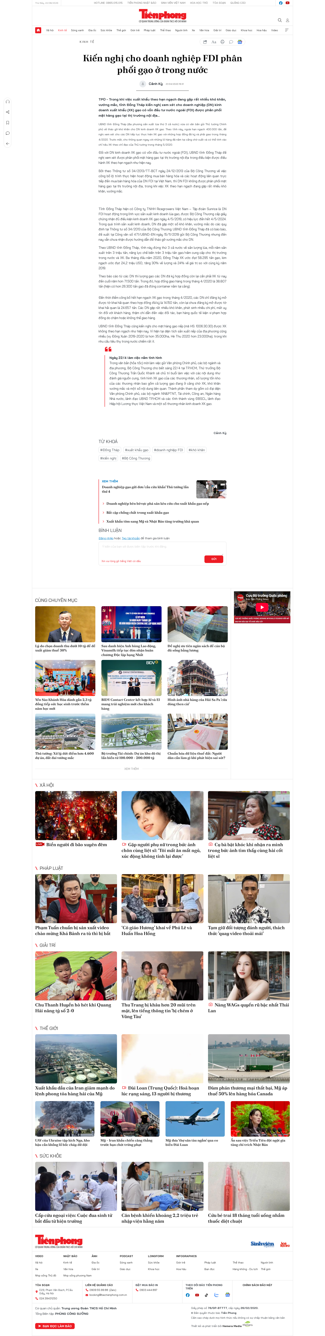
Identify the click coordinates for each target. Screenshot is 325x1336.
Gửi (213, 559)
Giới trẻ (135, 30)
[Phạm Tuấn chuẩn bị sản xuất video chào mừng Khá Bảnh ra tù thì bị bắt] (76, 898)
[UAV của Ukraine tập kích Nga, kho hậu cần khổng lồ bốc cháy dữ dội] (64, 1119)
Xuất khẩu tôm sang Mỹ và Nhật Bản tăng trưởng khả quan (152, 521)
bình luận (231, 42)
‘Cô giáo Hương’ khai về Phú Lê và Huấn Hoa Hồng (156, 930)
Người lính (181, 30)
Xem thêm (287, 30)
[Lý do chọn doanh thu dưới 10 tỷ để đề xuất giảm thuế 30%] (65, 624)
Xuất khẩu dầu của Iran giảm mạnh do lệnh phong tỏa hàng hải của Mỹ (75, 1091)
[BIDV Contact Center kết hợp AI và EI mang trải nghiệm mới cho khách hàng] (131, 678)
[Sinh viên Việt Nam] (262, 1244)
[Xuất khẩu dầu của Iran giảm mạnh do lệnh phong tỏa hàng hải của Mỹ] (76, 1058)
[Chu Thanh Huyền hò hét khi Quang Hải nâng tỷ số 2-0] (76, 975)
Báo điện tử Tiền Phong (162, 16)
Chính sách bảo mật (257, 1285)
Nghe (7, 101)
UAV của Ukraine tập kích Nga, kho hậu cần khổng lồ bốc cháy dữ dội (62, 1142)
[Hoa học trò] (285, 1244)
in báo (222, 42)
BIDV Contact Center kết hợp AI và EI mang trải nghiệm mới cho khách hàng (130, 704)
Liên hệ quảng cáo (99, 1285)
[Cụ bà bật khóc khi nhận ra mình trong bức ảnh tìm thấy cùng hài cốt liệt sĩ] (249, 815)
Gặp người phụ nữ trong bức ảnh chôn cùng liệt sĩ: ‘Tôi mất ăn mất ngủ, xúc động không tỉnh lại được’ (160, 850)
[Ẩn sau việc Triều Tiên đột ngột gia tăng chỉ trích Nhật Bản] (260, 1119)
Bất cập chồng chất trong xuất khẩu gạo (137, 512)
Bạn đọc (209, 1269)
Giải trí (217, 30)
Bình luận (7, 133)
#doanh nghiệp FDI (168, 450)
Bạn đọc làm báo (57, 1326)
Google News (240, 42)
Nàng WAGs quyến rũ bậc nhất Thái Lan (248, 1008)
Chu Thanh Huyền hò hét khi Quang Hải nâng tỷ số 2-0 (73, 1008)
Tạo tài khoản (131, 538)
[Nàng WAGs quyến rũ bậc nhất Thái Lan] (249, 975)
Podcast (126, 1256)
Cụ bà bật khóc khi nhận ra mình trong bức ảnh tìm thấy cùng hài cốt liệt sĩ (245, 850)
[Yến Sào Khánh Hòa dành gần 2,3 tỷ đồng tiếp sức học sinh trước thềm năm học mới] (65, 678)
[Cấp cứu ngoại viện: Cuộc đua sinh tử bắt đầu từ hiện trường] (76, 1186)
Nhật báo (70, 1256)
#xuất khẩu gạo (136, 450)
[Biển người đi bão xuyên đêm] (76, 815)
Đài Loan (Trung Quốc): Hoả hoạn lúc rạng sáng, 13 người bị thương (160, 1091)
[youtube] (287, 3)
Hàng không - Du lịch (245, 1269)
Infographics (186, 1256)
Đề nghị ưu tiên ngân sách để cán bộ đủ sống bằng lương (196, 648)
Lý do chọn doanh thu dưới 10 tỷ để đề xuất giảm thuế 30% (65, 648)
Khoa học (246, 30)
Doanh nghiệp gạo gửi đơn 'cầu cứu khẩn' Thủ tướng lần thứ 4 (145, 489)
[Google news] (229, 1295)
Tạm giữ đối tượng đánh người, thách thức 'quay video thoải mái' (246, 930)
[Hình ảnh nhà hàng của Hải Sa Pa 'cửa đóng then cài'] (198, 678)
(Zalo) (112, 1290)
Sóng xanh (77, 30)
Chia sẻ (7, 112)
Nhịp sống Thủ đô (45, 1275)
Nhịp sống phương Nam (77, 1275)
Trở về (7, 144)
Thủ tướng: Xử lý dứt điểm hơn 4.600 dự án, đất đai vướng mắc (64, 755)
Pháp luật (150, 30)
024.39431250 (48, 1298)
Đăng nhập (106, 538)
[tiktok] (208, 1295)
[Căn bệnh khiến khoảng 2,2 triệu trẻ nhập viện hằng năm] (162, 1186)
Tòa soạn (219, 3)
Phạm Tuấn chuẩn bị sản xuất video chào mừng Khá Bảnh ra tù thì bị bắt (73, 930)
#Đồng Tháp (109, 450)
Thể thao (165, 30)
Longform (156, 1256)
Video (274, 30)
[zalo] (218, 1295)
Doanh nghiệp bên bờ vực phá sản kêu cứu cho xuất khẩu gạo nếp (157, 503)
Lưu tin (7, 122)
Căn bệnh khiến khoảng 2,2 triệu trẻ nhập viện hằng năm (159, 1218)
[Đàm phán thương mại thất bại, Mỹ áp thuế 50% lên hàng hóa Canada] (249, 1058)
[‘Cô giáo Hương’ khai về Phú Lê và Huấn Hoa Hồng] (162, 898)
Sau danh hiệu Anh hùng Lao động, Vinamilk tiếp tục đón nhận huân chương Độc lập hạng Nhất (128, 650)
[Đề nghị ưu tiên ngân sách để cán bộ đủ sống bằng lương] (198, 624)
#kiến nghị (108, 458)
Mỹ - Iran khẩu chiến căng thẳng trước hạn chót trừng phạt (126, 1142)
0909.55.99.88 (99, 1290)
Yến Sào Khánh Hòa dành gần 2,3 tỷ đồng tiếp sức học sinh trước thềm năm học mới (63, 704)
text (214, 42)
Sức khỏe (106, 30)
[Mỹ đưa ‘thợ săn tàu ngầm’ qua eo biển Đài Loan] (195, 1119)
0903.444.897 (148, 1290)
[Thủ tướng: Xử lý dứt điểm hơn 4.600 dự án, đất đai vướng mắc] (65, 732)
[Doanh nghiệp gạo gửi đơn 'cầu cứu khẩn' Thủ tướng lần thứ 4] (211, 489)
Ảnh (94, 1256)
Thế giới (121, 30)
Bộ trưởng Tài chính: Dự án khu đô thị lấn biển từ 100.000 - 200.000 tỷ (131, 755)
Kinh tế (62, 30)
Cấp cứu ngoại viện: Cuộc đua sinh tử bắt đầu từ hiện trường (73, 1218)
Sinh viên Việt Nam (173, 3)
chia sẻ (205, 42)
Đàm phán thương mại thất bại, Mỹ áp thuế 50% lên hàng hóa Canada (247, 1091)
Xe (193, 30)
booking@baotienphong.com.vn (108, 1295)
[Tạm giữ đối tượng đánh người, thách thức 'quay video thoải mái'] (249, 898)
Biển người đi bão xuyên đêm (76, 844)
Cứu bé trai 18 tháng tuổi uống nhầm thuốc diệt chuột (246, 1218)
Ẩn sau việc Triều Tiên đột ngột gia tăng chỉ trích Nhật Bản (258, 1142)
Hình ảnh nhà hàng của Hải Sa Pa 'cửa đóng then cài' (197, 702)
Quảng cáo (238, 3)
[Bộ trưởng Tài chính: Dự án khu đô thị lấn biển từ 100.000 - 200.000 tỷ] (131, 732)
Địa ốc (92, 30)
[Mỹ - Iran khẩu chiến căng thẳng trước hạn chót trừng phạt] (130, 1119)
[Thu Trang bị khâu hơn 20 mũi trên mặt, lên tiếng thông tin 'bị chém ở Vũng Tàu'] (162, 975)
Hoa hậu (262, 30)
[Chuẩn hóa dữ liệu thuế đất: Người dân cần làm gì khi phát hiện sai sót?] (198, 732)
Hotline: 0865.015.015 (108, 3)
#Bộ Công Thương (136, 458)
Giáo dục (231, 30)
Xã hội (50, 30)
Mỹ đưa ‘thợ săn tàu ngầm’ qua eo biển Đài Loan (192, 1142)
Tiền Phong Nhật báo (141, 3)
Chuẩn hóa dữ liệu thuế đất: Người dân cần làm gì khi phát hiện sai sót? (196, 755)
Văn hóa (204, 30)
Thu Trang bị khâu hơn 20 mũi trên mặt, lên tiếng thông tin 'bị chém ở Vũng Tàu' (158, 1010)
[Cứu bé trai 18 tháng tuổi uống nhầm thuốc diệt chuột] (249, 1186)
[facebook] (281, 3)
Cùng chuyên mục (56, 600)
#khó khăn (197, 450)
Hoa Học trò (199, 3)
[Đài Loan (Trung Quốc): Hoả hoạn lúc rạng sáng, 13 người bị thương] (162, 1058)
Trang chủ (38, 30)
